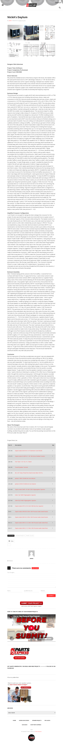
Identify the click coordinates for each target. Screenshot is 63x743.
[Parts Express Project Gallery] (31, 5)
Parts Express (38, 731)
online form (16, 677)
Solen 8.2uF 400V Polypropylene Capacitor (25, 500)
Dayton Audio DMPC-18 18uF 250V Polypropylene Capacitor (30, 489)
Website (11, 560)
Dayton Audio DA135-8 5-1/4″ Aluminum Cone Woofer (28, 450)
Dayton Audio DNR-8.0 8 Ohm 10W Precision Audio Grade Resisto (31, 511)
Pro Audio (47, 720)
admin (10, 20)
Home (14, 720)
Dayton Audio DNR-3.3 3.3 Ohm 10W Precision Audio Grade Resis (31, 522)
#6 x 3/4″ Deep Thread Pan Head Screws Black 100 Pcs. (29, 473)
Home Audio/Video (24, 720)
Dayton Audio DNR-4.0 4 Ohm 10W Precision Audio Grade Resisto (31, 517)
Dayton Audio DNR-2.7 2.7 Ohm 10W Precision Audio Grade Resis (31, 528)
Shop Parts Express (35, 724)
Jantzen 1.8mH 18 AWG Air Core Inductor (25, 478)
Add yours (35, 568)
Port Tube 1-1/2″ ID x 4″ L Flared (23, 461)
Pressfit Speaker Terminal (21, 467)
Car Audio (24, 724)
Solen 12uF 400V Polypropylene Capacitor (25, 495)
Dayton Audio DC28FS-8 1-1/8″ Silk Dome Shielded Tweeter (30, 456)
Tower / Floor (29, 535)
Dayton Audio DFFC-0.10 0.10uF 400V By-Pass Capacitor (29, 506)
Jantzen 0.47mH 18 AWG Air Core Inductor (25, 484)
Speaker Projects (20, 535)
